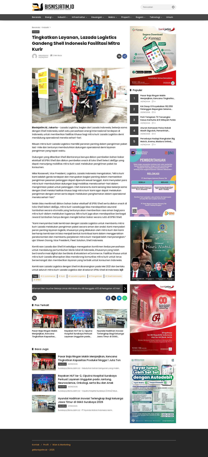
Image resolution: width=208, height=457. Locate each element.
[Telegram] (119, 298)
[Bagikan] (124, 56)
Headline (37, 325)
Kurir (63, 276)
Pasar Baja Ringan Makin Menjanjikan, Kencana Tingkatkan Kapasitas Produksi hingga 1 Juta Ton (46, 334)
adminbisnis (43, 55)
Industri (36, 32)
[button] (173, 7)
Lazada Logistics (78, 276)
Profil (46, 444)
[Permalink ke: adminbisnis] (35, 56)
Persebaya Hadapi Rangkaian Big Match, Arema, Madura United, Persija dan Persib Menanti (157, 140)
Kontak (35, 444)
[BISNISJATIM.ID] (53, 7)
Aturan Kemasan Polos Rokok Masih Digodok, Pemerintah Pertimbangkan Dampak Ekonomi (157, 129)
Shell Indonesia (115, 276)
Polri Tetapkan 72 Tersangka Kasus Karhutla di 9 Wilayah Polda (158, 118)
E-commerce (49, 276)
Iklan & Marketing (61, 444)
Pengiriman (96, 276)
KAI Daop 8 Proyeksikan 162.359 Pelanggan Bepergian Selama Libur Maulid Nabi (156, 108)
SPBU (38, 279)
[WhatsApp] (124, 298)
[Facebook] (108, 298)
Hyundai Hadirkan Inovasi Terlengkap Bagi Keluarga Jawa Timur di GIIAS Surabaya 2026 (110, 334)
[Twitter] (113, 298)
